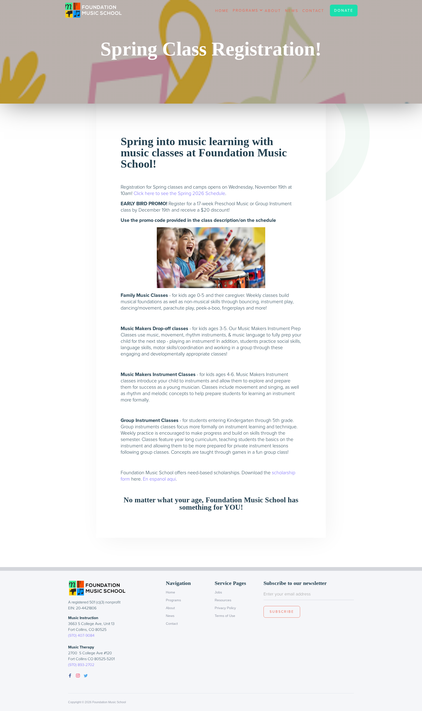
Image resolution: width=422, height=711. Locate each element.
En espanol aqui (159, 479)
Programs (173, 600)
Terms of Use (225, 616)
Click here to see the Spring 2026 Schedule (179, 193)
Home (222, 10)
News (291, 10)
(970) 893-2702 (81, 665)
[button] (247, 12)
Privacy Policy (225, 608)
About (273, 10)
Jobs (218, 592)
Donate (343, 10)
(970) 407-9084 (81, 635)
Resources (223, 600)
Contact (313, 10)
